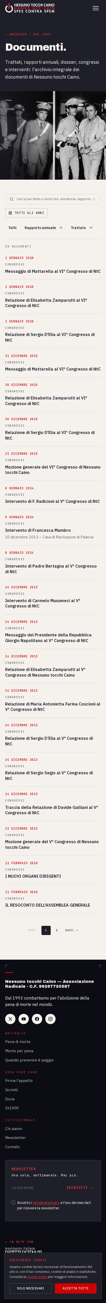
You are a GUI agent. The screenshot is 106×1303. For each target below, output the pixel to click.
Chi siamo (13, 1128)
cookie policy (37, 1277)
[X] (10, 1019)
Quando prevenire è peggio (29, 1060)
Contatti (12, 1146)
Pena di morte (18, 1041)
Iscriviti (11, 1089)
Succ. (71, 930)
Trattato (81, 227)
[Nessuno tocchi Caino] (30, 8)
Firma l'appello (19, 1080)
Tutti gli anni (29, 213)
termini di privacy (46, 1202)
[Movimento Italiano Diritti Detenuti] (23, 1251)
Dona (9, 1098)
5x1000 (12, 1107)
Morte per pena (19, 1050)
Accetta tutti (76, 1288)
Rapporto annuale (44, 227)
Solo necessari (31, 1288)
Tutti (12, 227)
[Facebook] (37, 1019)
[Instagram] (50, 1019)
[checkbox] (13, 1202)
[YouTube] (24, 1019)
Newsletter (15, 1137)
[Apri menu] (96, 8)
